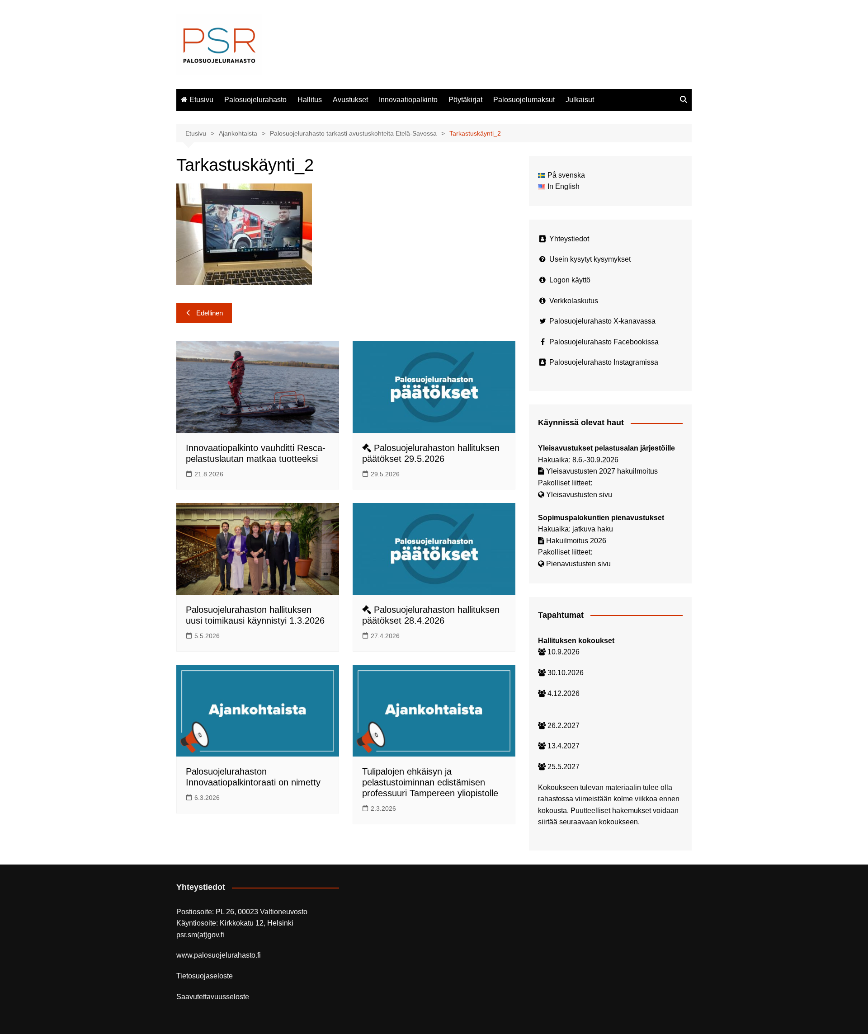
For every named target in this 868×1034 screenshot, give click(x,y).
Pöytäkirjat (465, 99)
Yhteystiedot (569, 239)
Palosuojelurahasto (255, 99)
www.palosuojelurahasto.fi (218, 955)
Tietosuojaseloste (204, 976)
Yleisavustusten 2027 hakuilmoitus (602, 471)
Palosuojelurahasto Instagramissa (603, 362)
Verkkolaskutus (573, 301)
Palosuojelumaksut (524, 99)
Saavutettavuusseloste (212, 997)
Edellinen (209, 313)
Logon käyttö (569, 280)
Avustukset (350, 99)
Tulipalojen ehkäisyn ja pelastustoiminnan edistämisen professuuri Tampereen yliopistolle (430, 782)
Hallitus (309, 99)
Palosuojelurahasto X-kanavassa (602, 321)
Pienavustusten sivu (578, 564)
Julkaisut (580, 99)
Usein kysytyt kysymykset (590, 259)
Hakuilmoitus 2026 (576, 541)
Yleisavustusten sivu (579, 494)
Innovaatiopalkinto (408, 99)
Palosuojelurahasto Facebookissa (604, 342)
